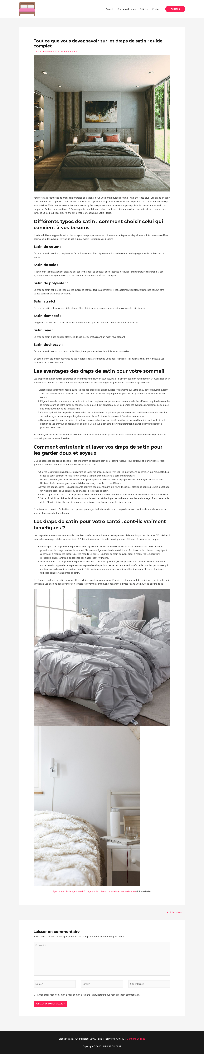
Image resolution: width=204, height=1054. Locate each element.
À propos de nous (127, 9)
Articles (144, 9)
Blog (63, 51)
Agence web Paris (62, 891)
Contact (156, 9)
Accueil (109, 9)
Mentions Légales (135, 1038)
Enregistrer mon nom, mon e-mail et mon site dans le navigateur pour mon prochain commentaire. (88, 994)
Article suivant (176, 912)
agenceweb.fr (79, 891)
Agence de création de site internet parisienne (112, 891)
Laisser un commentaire (46, 51)
